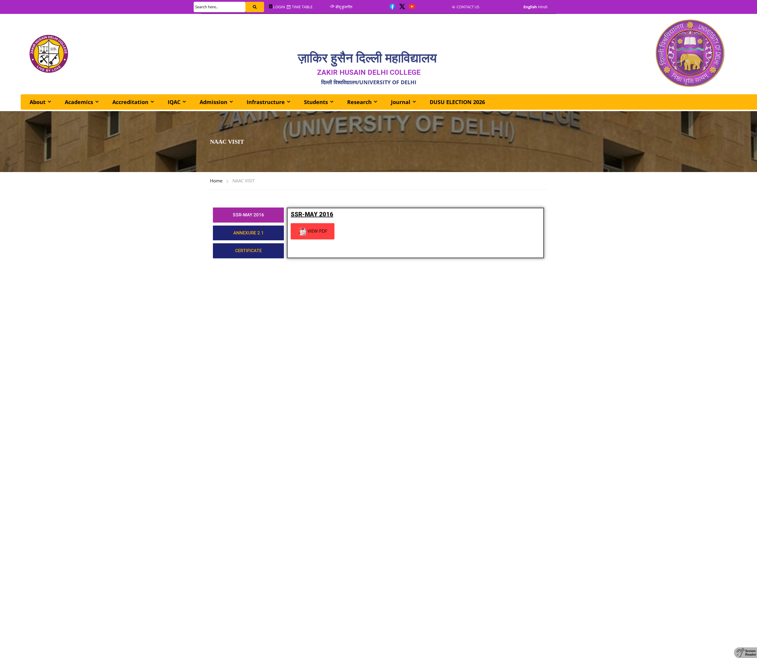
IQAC (174, 102)
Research (359, 102)
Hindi (542, 6)
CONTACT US (468, 6)
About (38, 102)
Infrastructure (266, 102)
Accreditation (130, 102)
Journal (400, 102)
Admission (213, 102)
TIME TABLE (302, 6)
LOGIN (279, 6)
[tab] (248, 215)
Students (316, 102)
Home (216, 181)
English (530, 6)
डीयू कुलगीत (343, 6)
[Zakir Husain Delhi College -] (49, 54)
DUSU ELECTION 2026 (457, 102)
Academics (79, 102)
